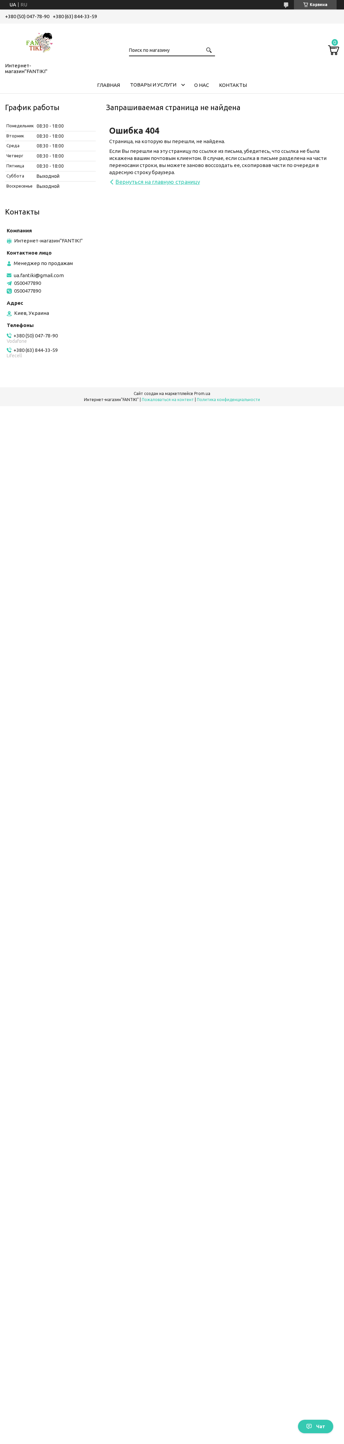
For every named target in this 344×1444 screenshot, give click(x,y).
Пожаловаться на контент (168, 399)
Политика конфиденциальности (228, 399)
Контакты (233, 85)
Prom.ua (202, 393)
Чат (320, 1426)
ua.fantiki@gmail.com (39, 275)
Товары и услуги (153, 85)
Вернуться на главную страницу (158, 181)
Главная (108, 85)
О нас (201, 85)
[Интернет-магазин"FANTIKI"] (38, 42)
